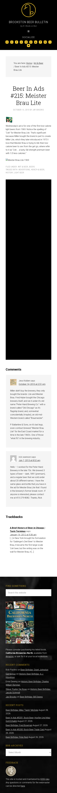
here (23, 786)
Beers (32, 167)
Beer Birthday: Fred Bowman (19, 725)
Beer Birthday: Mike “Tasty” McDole (22, 710)
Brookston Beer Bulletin (28, 22)
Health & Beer (37, 170)
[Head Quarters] (11, 775)
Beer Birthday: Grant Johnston (34, 669)
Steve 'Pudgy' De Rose (16, 689)
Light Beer (19, 173)
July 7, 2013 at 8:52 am (29, 460)
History (9, 173)
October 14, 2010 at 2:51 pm (32, 384)
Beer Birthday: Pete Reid (17, 737)
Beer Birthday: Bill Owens (31, 697)
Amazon (10, 656)
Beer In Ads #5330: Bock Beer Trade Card (25, 729)
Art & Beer (23, 167)
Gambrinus (11, 674)
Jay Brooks (11, 697)
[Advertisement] (28, 269)
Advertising (24, 170)
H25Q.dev (44, 779)
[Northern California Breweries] (20, 643)
